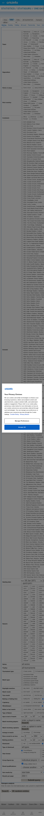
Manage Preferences (22, 421)
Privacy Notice (24, 414)
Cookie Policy (14, 414)
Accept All (22, 427)
